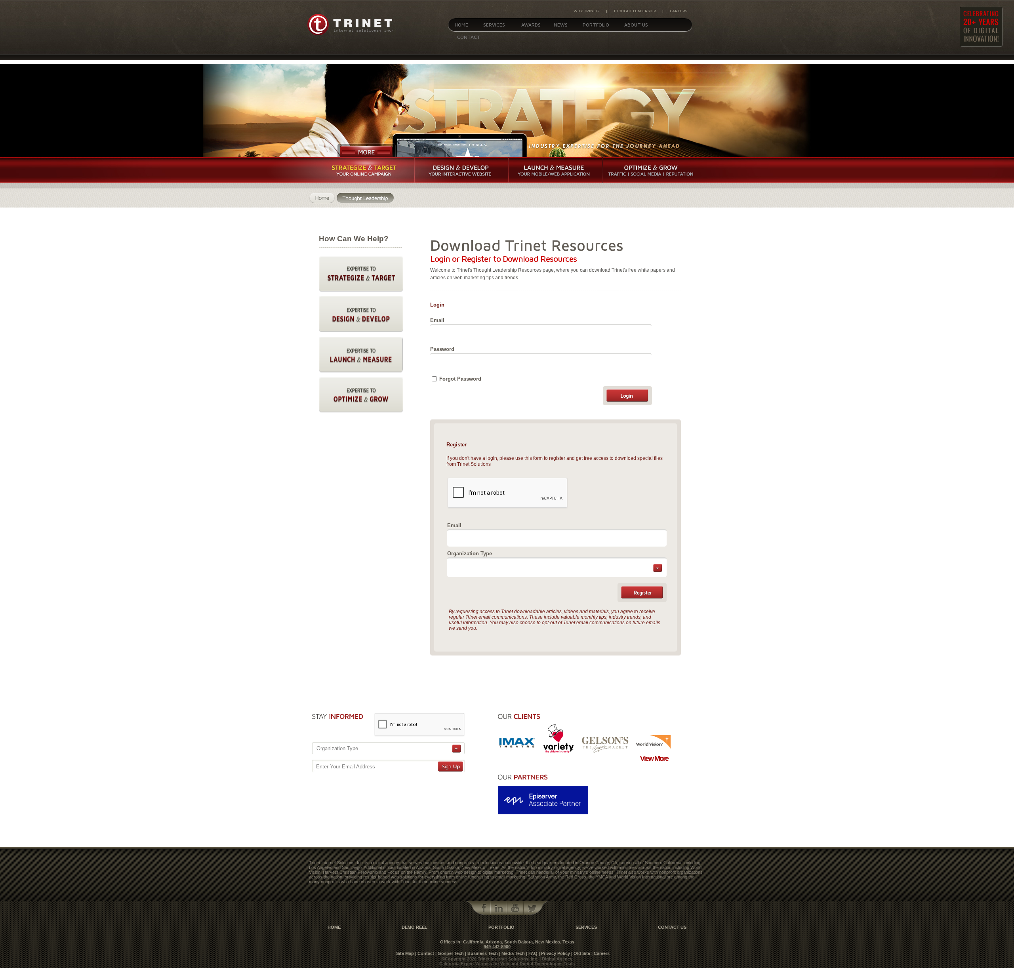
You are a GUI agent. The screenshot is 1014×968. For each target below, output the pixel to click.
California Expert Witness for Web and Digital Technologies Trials (507, 963)
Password (442, 349)
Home (461, 25)
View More (654, 758)
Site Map (405, 953)
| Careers (600, 953)
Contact (468, 37)
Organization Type (469, 553)
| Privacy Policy (554, 953)
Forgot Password (460, 379)
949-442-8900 (497, 946)
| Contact (424, 953)
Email (437, 320)
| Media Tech (512, 953)
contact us (672, 927)
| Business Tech (481, 953)
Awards (531, 25)
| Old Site (580, 953)
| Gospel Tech (449, 953)
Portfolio (596, 25)
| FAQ (531, 953)
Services (494, 25)
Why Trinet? (587, 10)
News (561, 25)
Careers (678, 10)
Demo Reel (414, 927)
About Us (636, 25)
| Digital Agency (555, 959)
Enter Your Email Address (345, 767)
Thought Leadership (635, 10)
